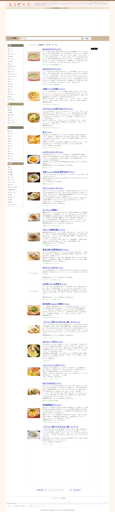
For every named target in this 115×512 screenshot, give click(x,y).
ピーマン (12, 79)
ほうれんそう (13, 66)
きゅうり (12, 71)
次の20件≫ (77, 490)
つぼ (38, 506)
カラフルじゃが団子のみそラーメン (58, 109)
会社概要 (63, 498)
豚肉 (11, 110)
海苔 (11, 202)
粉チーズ (12, 197)
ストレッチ (43, 506)
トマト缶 (12, 179)
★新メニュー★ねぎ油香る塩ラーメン (59, 172)
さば (11, 136)
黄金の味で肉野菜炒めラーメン (56, 250)
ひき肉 (11, 115)
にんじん (12, 59)
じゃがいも (13, 54)
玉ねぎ (11, 56)
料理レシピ (32, 506)
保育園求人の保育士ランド (21, 506)
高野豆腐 (12, 189)
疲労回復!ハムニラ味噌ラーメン (56, 304)
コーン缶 (12, 182)
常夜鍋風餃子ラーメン (52, 405)
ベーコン (12, 120)
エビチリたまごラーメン (53, 152)
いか (11, 148)
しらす (11, 158)
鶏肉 (11, 112)
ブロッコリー (13, 76)
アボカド (12, 99)
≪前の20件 (40, 490)
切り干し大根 (13, 187)
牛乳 (11, 194)
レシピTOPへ (55, 498)
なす (11, 91)
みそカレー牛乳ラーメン (53, 342)
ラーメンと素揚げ (50, 210)
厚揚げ (11, 172)
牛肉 (11, 107)
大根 (11, 61)
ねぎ (11, 96)
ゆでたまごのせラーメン (53, 268)
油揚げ (11, 174)
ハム (11, 117)
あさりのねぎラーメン (52, 383)
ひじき (11, 184)
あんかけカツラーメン (52, 49)
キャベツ (12, 49)
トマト (11, 51)
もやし (11, 64)
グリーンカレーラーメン (53, 188)
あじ (11, 131)
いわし (11, 133)
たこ (11, 151)
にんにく (12, 94)
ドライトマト (13, 204)
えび (11, 146)
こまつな (12, 69)
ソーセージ (13, 122)
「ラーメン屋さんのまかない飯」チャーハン (61, 322)
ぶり (11, 143)
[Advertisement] (57, 22)
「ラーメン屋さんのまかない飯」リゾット (60, 427)
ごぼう (11, 86)
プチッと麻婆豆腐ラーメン (54, 230)
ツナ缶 (11, 177)
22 (71, 490)
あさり (11, 153)
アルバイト (10, 506)
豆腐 (11, 169)
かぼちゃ (12, 84)
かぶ (11, 81)
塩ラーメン (47, 132)
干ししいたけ (13, 192)
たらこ (11, 156)
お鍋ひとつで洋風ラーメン (54, 89)
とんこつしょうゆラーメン (54, 365)
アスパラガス (13, 74)
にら (11, 89)
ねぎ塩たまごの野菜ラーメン (55, 284)
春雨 (11, 199)
